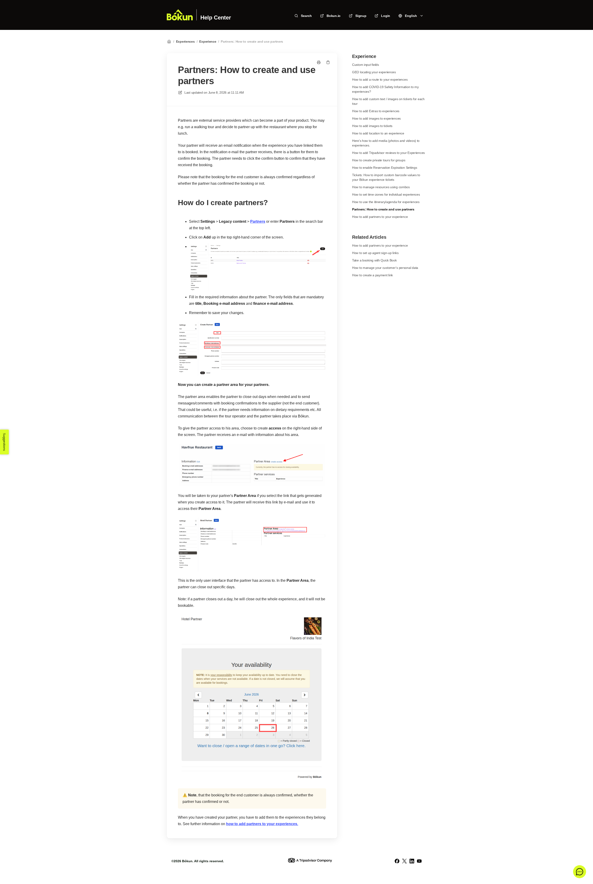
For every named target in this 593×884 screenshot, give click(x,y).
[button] (579, 871)
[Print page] (318, 62)
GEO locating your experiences (374, 72)
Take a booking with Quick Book (374, 260)
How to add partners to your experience (380, 217)
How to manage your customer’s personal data (385, 268)
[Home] (180, 14)
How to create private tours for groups (378, 160)
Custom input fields (365, 65)
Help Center (215, 17)
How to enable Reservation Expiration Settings (384, 167)
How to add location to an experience (378, 133)
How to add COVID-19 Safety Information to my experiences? (385, 89)
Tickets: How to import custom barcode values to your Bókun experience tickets (386, 177)
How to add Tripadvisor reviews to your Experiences (388, 153)
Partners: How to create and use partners (252, 41)
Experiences (185, 41)
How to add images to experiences (376, 118)
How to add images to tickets (372, 126)
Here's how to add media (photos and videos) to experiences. (386, 143)
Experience (207, 41)
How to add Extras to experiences (375, 111)
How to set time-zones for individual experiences (386, 194)
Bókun (187, 861)
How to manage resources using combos (381, 187)
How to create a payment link (372, 275)
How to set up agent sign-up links (375, 253)
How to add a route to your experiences (379, 79)
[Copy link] (328, 62)
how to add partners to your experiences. (262, 824)
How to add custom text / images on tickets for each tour (388, 101)
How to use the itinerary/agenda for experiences (386, 202)
